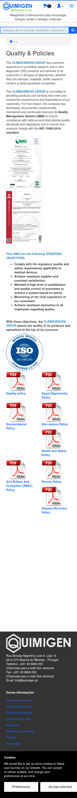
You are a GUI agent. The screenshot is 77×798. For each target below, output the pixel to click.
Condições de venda (19, 706)
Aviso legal (13, 743)
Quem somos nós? (18, 719)
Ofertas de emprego (19, 713)
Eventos (11, 737)
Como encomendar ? (20, 700)
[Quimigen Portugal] (10, 41)
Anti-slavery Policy (55, 424)
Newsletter (13, 725)
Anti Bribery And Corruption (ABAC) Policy (19, 485)
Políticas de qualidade (20, 731)
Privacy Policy (51, 481)
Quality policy (16, 393)
